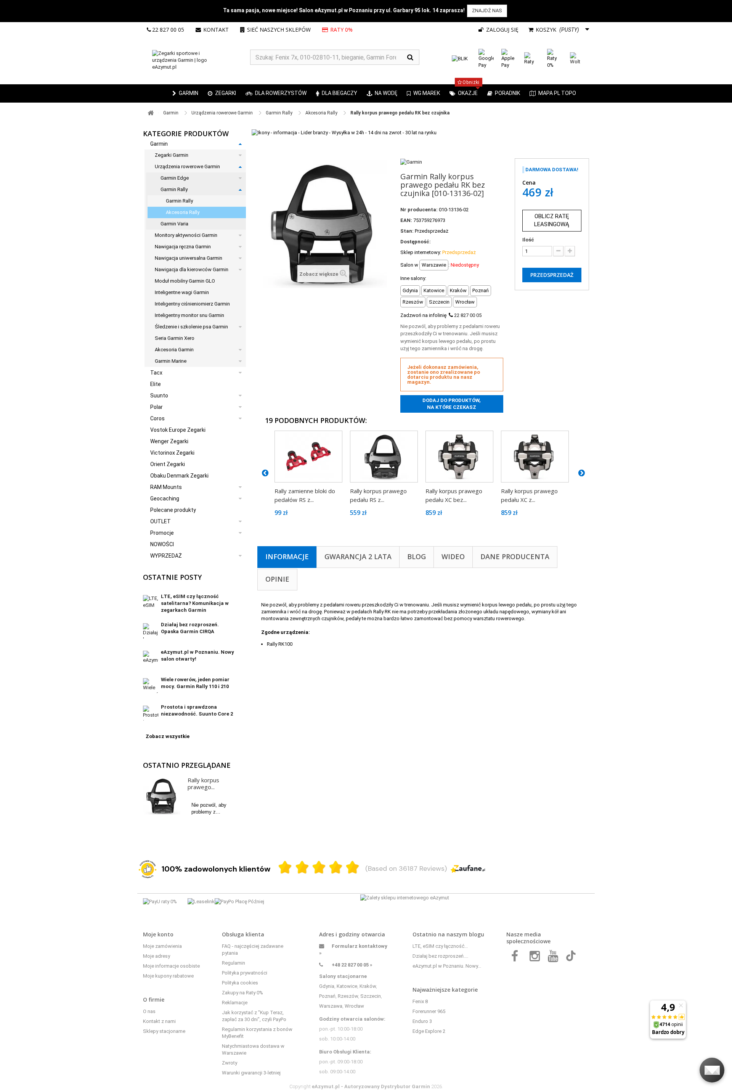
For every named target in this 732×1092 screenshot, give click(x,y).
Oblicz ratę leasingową (551, 220)
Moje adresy (156, 956)
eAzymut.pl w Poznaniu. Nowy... (447, 966)
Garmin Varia (174, 224)
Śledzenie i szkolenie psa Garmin (191, 327)
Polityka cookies (240, 983)
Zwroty (229, 1063)
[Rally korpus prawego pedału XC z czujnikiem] (535, 456)
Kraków (368, 986)
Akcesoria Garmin (174, 349)
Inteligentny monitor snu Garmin (189, 315)
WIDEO (453, 556)
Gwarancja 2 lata (358, 556)
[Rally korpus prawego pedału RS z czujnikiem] (384, 456)
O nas (149, 1011)
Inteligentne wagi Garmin (182, 292)
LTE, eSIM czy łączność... (440, 946)
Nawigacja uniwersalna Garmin (188, 258)
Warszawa (330, 1006)
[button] (222, 93)
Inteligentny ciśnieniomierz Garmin (192, 304)
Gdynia (326, 986)
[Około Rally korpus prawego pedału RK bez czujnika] (161, 796)
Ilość (528, 240)
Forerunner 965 (429, 1011)
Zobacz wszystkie (167, 736)
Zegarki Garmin (171, 155)
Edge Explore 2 (429, 1031)
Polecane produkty (173, 510)
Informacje (287, 556)
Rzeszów (348, 996)
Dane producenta (514, 556)
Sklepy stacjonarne (164, 1031)
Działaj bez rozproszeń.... (440, 956)
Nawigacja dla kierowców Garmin (191, 269)
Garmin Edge (175, 178)
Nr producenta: (419, 209)
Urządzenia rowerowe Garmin (187, 166)
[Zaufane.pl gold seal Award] (147, 869)
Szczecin (370, 996)
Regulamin (233, 963)
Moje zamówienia (162, 946)
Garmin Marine (170, 361)
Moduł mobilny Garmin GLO (185, 281)
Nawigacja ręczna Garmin (183, 246)
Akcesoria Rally (182, 212)
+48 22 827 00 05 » (352, 965)
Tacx (156, 373)
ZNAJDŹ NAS (487, 10)
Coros (157, 418)
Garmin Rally (174, 189)
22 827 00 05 (168, 29)
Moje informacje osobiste (171, 966)
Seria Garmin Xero (174, 338)
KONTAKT (216, 29)
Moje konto (158, 934)
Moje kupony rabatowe (168, 976)
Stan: (407, 231)
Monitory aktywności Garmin (186, 235)
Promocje (162, 533)
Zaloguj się (501, 29)
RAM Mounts (166, 487)
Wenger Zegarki (169, 441)
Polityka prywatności (244, 973)
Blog (416, 556)
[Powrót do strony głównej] (150, 113)
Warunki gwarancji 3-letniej (251, 1073)
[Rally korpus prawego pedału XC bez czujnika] (459, 456)
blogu (476, 934)
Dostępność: (415, 241)
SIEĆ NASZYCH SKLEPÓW (279, 29)
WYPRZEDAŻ (166, 556)
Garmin (159, 144)
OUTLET (160, 521)
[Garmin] (411, 161)
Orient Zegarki (167, 464)
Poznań (327, 996)
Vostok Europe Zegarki (177, 430)
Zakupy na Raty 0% (242, 993)
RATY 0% (342, 29)
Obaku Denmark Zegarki (179, 476)
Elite (155, 384)
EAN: (406, 220)
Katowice (347, 986)
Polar (156, 407)
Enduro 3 (422, 1021)
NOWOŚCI (162, 544)
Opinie (277, 579)
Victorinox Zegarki (172, 453)
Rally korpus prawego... (203, 783)
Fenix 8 (420, 1001)
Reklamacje (234, 1002)
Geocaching (164, 498)
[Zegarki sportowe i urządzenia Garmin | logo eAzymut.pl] (196, 60)
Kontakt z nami (159, 1021)
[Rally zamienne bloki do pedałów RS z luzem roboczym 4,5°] (308, 456)
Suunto (159, 395)
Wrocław (354, 1006)
